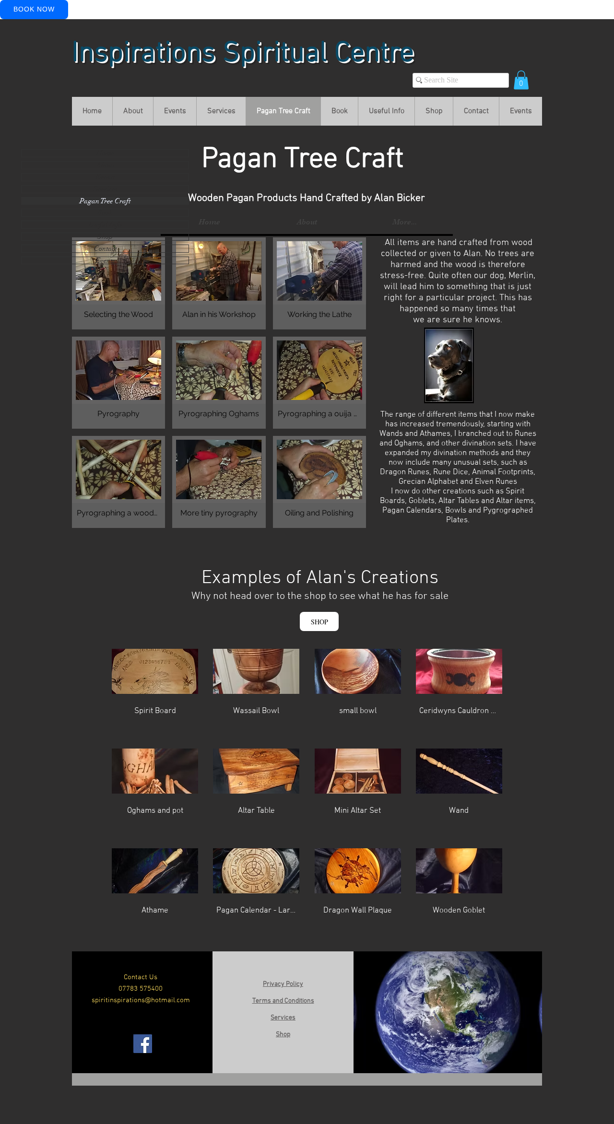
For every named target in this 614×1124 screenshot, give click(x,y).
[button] (521, 79)
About (105, 165)
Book (105, 212)
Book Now (34, 9)
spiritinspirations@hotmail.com (141, 1000)
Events (105, 177)
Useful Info (105, 224)
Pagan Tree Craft (105, 201)
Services (105, 189)
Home (105, 153)
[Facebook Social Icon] (142, 1043)
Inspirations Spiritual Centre (242, 53)
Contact (105, 248)
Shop (105, 236)
